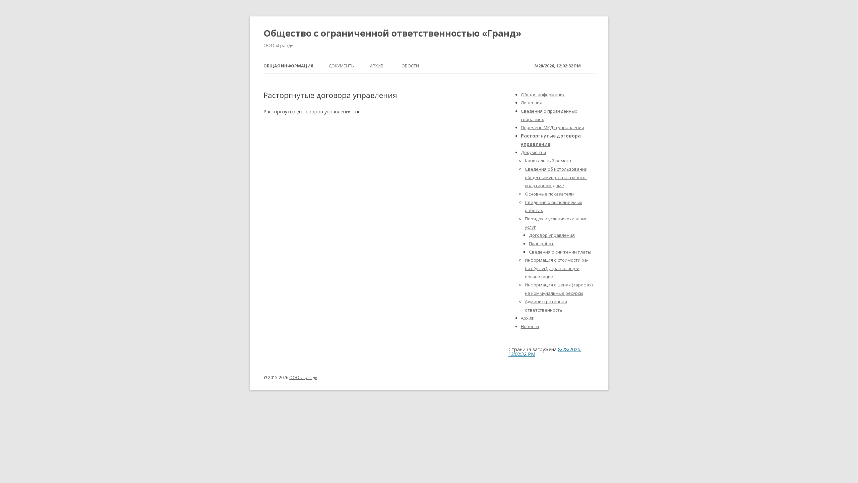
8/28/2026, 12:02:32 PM (557, 66)
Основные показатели (549, 194)
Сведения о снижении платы (560, 252)
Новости (409, 66)
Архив (376, 66)
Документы (341, 66)
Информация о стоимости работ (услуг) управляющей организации (556, 268)
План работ (541, 243)
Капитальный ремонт (548, 161)
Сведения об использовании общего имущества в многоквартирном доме (556, 177)
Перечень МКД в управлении (552, 127)
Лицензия (531, 103)
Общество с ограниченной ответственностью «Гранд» (392, 33)
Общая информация (288, 66)
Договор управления (552, 235)
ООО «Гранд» (303, 377)
